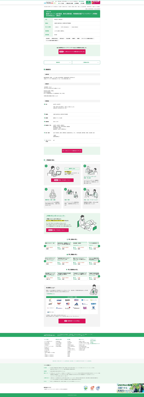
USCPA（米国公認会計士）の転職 (84, 347)
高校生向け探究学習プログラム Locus (60, 371)
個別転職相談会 (47, 348)
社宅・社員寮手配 (72, 381)
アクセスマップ (92, 339)
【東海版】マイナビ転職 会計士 (49, 356)
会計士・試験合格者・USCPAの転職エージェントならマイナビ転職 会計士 (66, 1)
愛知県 (69, 356)
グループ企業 (60, 389)
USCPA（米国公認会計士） (71, 346)
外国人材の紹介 (79, 379)
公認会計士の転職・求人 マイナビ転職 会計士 (51, 6)
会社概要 (45, 389)
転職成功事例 (58, 341)
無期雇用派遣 (66, 379)
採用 (57, 389)
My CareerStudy (75, 374)
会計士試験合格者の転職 (82, 346)
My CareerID (78, 374)
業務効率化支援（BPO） (57, 381)
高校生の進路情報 (52, 371)
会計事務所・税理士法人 (71, 348)
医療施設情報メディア (84, 374)
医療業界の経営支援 (74, 379)
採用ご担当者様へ (81, 1)
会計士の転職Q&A (58, 342)
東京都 (69, 353)
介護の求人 (69, 379)
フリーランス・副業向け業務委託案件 (64, 369)
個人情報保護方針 (64, 389)
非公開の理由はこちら (51, 293)
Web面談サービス (47, 351)
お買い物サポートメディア (90, 374)
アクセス (48, 389)
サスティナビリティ (53, 389)
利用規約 (91, 342)
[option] (80, 246)
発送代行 (62, 381)
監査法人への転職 (81, 341)
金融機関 (69, 351)
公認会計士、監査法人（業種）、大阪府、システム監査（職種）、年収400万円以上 (80, 6)
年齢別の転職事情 (58, 346)
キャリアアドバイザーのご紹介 (49, 346)
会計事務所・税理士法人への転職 (84, 342)
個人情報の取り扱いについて (95, 343)
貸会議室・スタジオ (66, 381)
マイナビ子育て (62, 374)
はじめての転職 (47, 342)
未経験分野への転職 (82, 348)
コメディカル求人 (52, 379)
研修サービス (52, 381)
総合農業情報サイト (56, 374)
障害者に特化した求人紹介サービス (54, 369)
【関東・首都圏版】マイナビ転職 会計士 (50, 353)
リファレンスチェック (77, 381)
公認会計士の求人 (64, 6)
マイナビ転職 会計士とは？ (48, 341)
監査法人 (69, 347)
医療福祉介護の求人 (72, 369)
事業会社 (69, 352)
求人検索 (60, 6)
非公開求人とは (47, 347)
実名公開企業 (70, 342)
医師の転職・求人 (57, 379)
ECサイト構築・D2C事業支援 (68, 374)
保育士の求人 (62, 379)
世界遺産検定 (52, 374)
